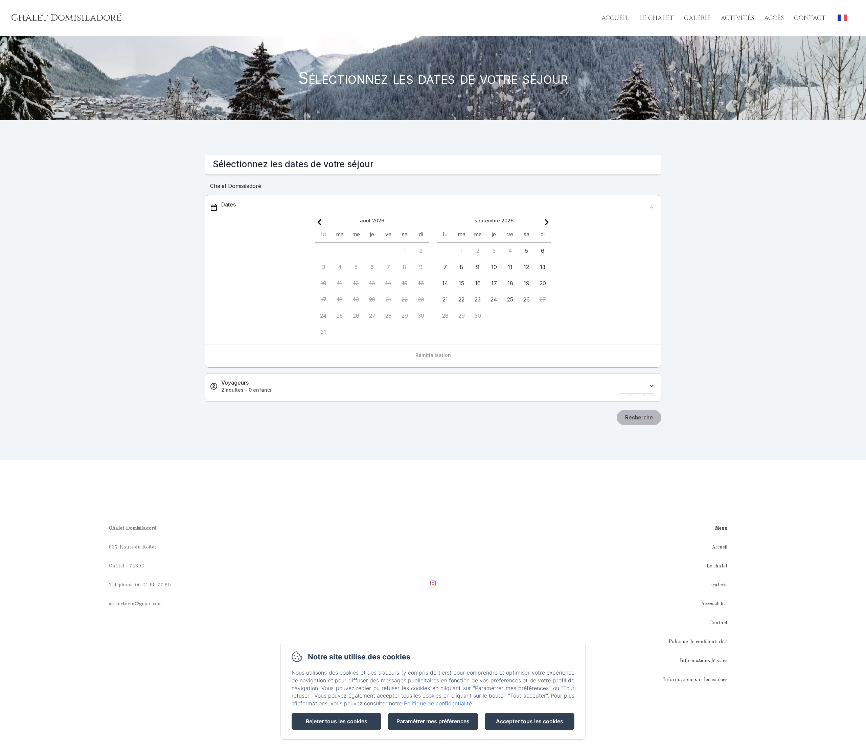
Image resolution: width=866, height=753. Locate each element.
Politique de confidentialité (698, 642)
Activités (737, 18)
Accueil (615, 18)
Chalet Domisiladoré (66, 17)
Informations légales (704, 660)
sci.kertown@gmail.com (135, 604)
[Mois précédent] (319, 222)
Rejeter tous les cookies (336, 721)
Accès (774, 18)
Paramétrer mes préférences (433, 721)
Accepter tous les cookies (529, 721)
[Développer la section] (651, 386)
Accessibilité (714, 604)
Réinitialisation (433, 355)
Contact (810, 18)
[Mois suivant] (547, 222)
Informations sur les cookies (695, 679)
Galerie (697, 18)
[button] (404, 251)
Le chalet (656, 18)
